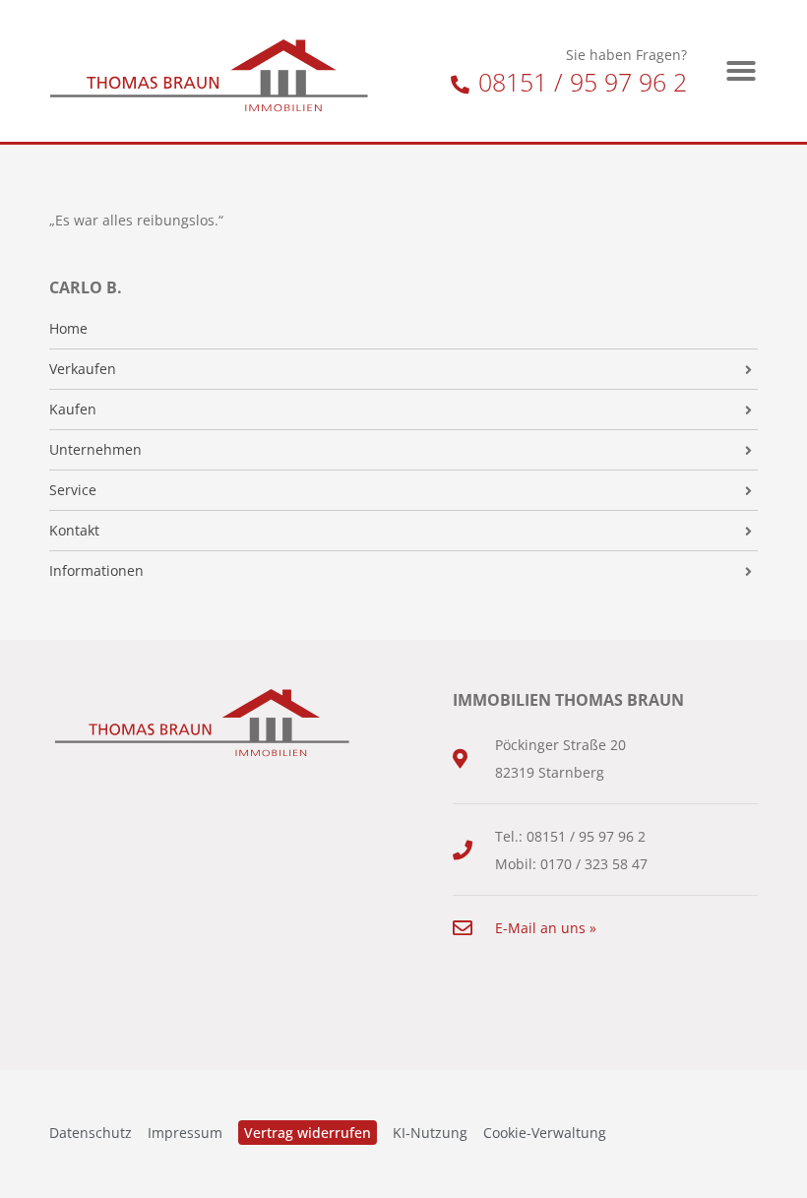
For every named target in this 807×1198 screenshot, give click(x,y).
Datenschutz (90, 1132)
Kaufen (72, 409)
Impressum (185, 1132)
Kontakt (74, 530)
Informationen (96, 571)
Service (72, 490)
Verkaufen (82, 369)
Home (68, 329)
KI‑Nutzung (430, 1132)
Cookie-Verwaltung (544, 1132)
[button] (741, 71)
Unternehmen (95, 450)
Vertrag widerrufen (307, 1132)
